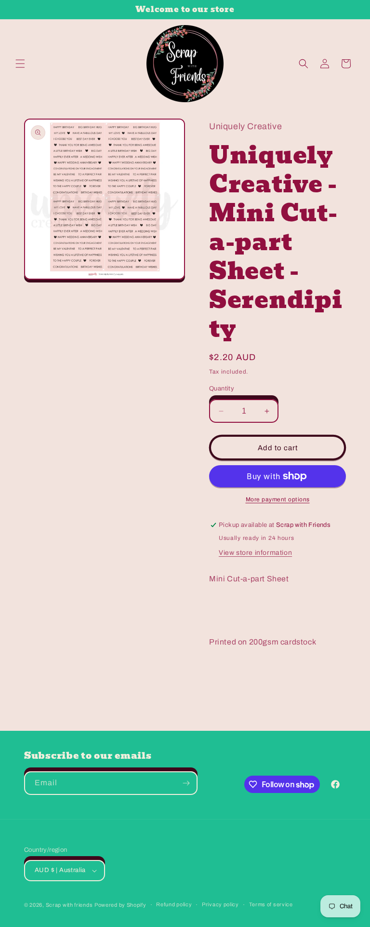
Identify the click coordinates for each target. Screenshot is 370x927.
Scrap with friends (69, 905)
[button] (20, 63)
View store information (255, 552)
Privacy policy (220, 904)
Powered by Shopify (120, 905)
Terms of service (271, 904)
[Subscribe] (186, 783)
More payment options (278, 499)
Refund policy (174, 904)
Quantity (221, 388)
